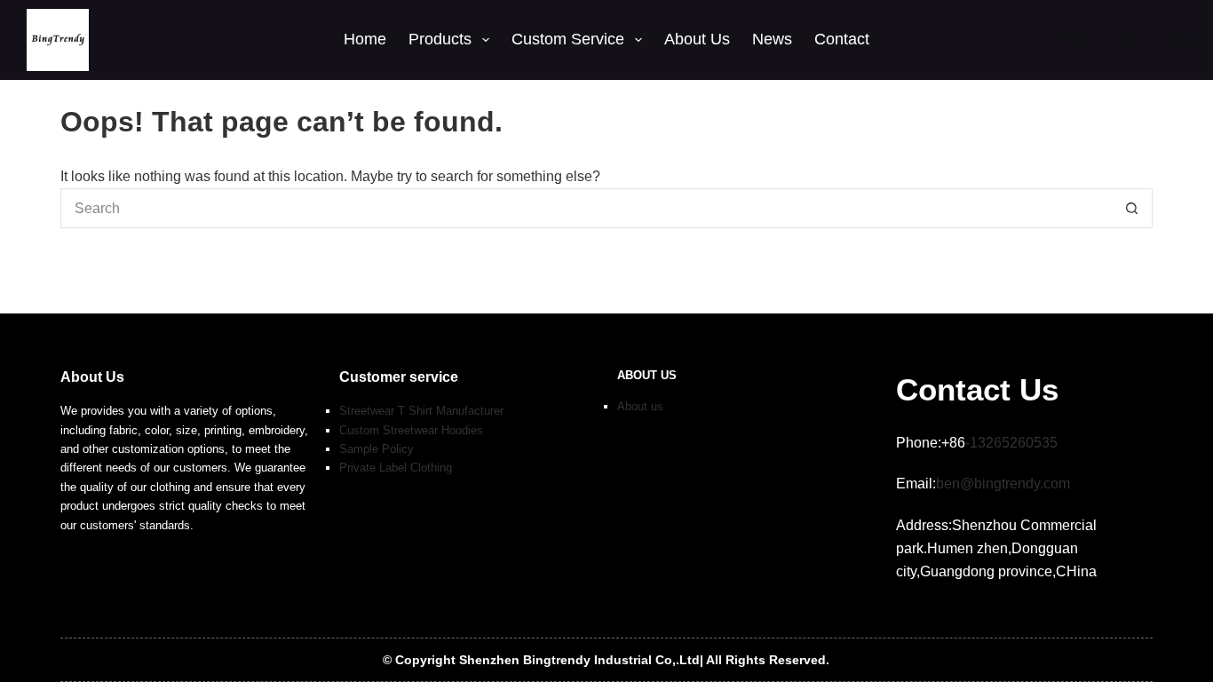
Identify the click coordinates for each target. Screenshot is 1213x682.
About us (640, 406)
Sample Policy (376, 449)
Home (365, 39)
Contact (841, 39)
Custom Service (567, 39)
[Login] (1128, 40)
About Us (697, 39)
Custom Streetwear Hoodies (411, 430)
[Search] (1077, 40)
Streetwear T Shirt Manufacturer (421, 410)
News (772, 39)
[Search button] (1133, 208)
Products (440, 39)
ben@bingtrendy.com (1003, 483)
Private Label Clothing (395, 467)
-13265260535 (1011, 442)
